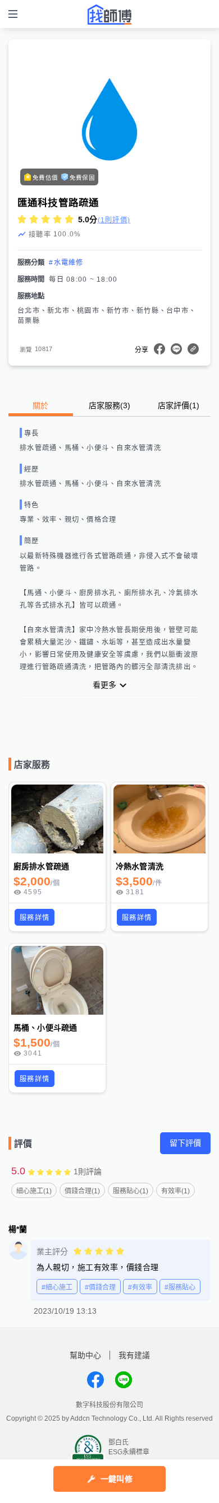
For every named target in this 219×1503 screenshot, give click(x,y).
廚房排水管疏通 (41, 866)
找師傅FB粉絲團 (95, 1379)
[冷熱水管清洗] (159, 819)
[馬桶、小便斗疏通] (57, 980)
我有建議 (134, 1355)
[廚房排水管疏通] (57, 819)
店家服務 (109, 405)
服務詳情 (34, 918)
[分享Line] (176, 348)
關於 (40, 405)
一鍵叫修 (117, 1478)
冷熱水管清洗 (139, 866)
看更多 (104, 684)
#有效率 (140, 1287)
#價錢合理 (100, 1287)
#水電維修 (66, 263)
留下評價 (185, 1142)
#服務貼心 (180, 1287)
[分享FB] (159, 348)
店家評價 (178, 405)
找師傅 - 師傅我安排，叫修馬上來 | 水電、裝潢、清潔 (109, 14)
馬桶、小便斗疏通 (45, 1027)
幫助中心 (85, 1355)
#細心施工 (57, 1287)
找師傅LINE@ (123, 1379)
